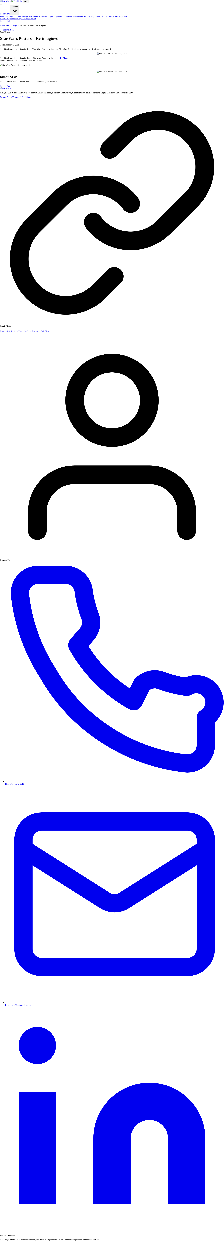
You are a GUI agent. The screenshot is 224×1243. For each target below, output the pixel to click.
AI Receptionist (121, 16)
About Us (4, 19)
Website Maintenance (74, 16)
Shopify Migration (91, 16)
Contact (32, 19)
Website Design (6, 16)
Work (7, 14)
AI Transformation (106, 16)
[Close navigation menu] (1, 4)
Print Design (12, 25)
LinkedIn (44, 16)
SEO (15, 16)
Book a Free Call (7, 86)
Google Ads (27, 16)
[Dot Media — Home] (11, 1)
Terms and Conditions (21, 97)
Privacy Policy (6, 97)
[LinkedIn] (112, 1231)
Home (2, 14)
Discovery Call (19, 19)
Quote (10, 19)
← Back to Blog (6, 30)
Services (14, 6)
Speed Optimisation (57, 16)
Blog (27, 19)
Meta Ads (36, 16)
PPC (20, 16)
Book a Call (5, 21)
